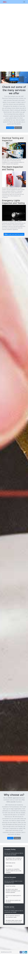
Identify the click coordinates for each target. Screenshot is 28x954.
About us (10, 838)
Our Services (10, 127)
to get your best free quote (14, 234)
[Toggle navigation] (24, 2)
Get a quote (18, 127)
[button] (2, 77)
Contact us (17, 838)
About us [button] (19, 79)
